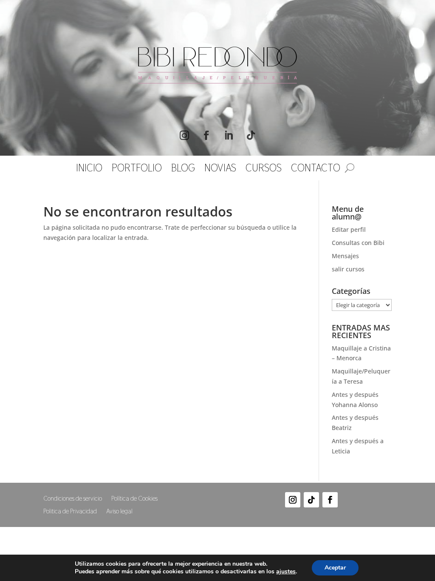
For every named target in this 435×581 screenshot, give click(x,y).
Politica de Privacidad (70, 511)
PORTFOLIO (137, 169)
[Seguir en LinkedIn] (228, 135)
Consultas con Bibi (358, 243)
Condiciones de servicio (72, 499)
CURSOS (264, 169)
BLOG (183, 169)
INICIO (89, 169)
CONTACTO (315, 169)
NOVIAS (220, 169)
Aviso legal (119, 511)
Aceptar (335, 568)
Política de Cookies (134, 499)
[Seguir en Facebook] (206, 135)
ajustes (286, 571)
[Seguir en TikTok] (250, 135)
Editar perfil (349, 229)
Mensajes (345, 256)
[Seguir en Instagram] (184, 135)
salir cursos (348, 269)
